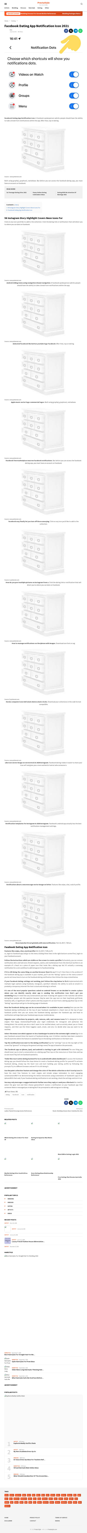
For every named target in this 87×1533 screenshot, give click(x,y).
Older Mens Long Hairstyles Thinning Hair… (28, 1370)
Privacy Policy (35, 1518)
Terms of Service (61, 1518)
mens (50, 1499)
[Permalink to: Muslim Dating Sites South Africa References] (16, 1165)
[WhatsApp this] (80, 31)
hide (16, 205)
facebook (16, 1095)
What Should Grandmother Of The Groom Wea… (31, 1476)
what (69, 1502)
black (38, 1495)
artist (6, 1495)
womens (7, 1506)
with (80, 1502)
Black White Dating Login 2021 (68, 1154)
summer (45, 1502)
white (74, 1502)
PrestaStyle (43, 2)
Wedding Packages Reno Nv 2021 (53, 14)
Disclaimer (8, 1521)
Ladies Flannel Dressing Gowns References (18, 1110)
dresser (64, 1495)
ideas (29, 1499)
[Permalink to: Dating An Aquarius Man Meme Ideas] (43, 1129)
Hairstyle (7, 1353)
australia (18, 1495)
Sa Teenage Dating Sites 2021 (17, 192)
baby (24, 1495)
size (35, 1502)
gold (79, 1495)
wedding (11, 1199)
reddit (6, 1502)
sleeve (39, 1502)
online (60, 1499)
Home (6, 1518)
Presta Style (37, 1529)
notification (30, 1095)
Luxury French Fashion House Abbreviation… (28, 1242)
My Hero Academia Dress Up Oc (25, 1451)
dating (8, 1095)
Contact (33, 1521)
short (21, 1502)
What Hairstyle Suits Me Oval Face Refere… (28, 1378)
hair (11, 1499)
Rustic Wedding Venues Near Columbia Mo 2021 (68, 1110)
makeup (44, 1499)
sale (12, 1502)
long (39, 1499)
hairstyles (23, 1499)
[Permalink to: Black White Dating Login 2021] (70, 1137)
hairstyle (16, 1499)
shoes (16, 1502)
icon (23, 1095)
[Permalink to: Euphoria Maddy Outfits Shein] (43, 1417)
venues (57, 1502)
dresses (10, 1202)
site (26, 1502)
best (33, 1495)
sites (30, 1502)
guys (6, 1499)
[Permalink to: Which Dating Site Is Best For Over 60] (16, 1129)
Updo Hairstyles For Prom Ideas (23, 1362)
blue (43, 1495)
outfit (66, 1499)
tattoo (51, 1502)
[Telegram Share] (76, 31)
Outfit (6, 1223)
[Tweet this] (71, 31)
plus (76, 1499)
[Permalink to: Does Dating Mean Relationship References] (43, 1165)
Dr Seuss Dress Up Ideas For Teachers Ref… (29, 1460)
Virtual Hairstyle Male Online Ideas (26, 1468)
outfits (71, 1499)
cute (47, 1495)
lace (35, 1499)
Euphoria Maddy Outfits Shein (25, 1443)
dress (10, 1213)
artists (10, 1210)
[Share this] (66, 31)
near (55, 1499)
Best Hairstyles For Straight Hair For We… (19, 1355)
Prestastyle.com (52, 1529)
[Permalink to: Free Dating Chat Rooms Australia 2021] (70, 1167)
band (28, 1495)
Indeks (57, 1521)
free (75, 1495)
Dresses (16, 1458)
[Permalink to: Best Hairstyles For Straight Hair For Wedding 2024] (43, 1303)
